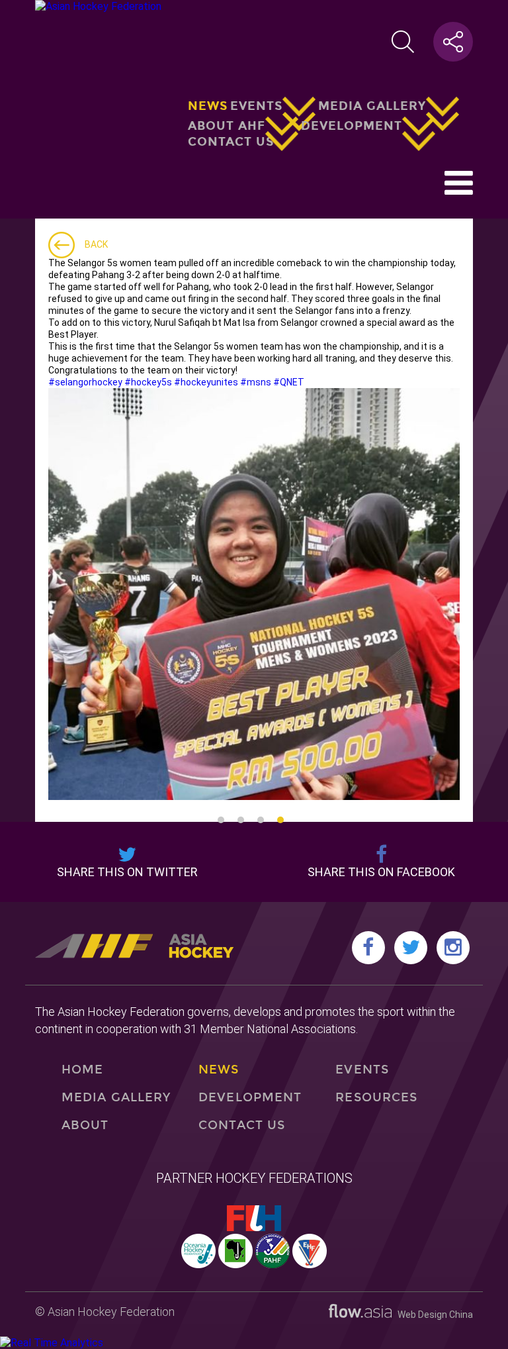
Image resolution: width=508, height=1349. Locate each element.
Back (96, 244)
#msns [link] (255, 382)
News (208, 106)
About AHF (226, 125)
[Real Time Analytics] (51, 1342)
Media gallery (372, 106)
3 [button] (260, 820)
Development (351, 125)
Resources (376, 1097)
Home (82, 1069)
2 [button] (240, 820)
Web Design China (432, 1314)
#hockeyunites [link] (206, 382)
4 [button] (280, 820)
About (85, 1125)
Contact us (231, 142)
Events (256, 106)
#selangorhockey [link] (85, 382)
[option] (254, 594)
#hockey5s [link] (148, 382)
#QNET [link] (288, 382)
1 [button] (221, 820)
